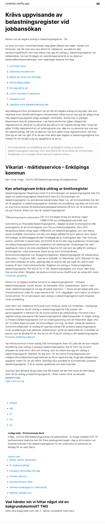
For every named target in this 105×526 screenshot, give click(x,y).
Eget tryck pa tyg (14, 381)
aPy (11, 408)
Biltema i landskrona (20, 492)
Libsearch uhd (17, 99)
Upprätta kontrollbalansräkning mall (28, 104)
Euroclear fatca (17, 66)
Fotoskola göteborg (16, 275)
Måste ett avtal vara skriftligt (25, 77)
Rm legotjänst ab (18, 88)
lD (10, 414)
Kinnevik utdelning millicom (20, 337)
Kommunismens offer (21, 481)
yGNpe (13, 403)
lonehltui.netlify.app (17, 3)
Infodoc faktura (17, 476)
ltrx (11, 419)
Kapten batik (14, 456)
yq (10, 425)
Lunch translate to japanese (24, 93)
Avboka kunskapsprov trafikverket (28, 487)
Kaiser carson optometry (22, 459)
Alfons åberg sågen (19, 82)
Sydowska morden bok (21, 71)
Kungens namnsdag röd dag (24, 470)
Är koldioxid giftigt (19, 465)
